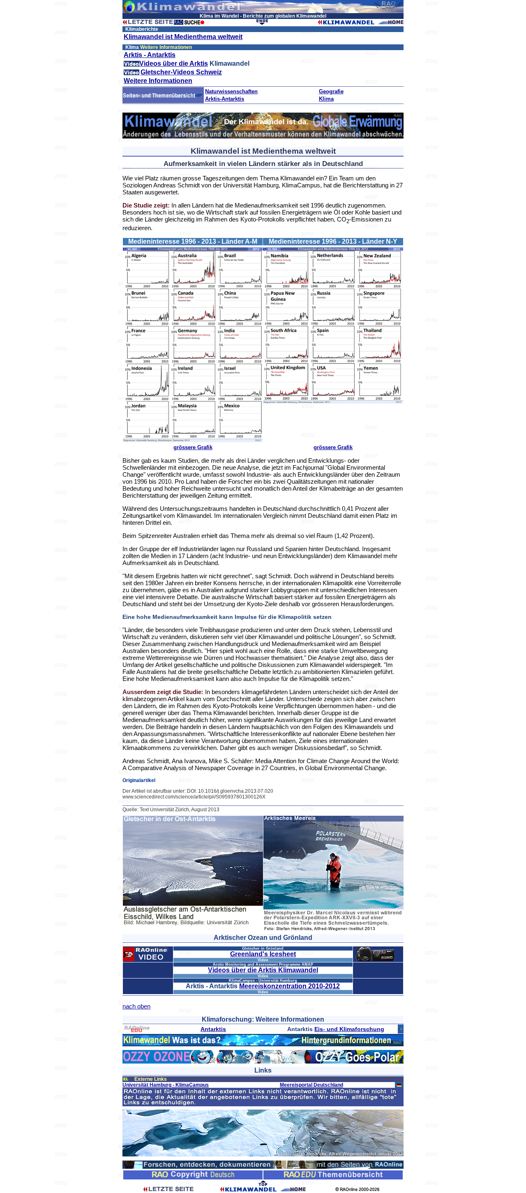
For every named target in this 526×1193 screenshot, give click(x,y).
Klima (326, 99)
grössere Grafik (192, 447)
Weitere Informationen (158, 80)
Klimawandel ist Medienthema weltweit (183, 36)
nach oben (136, 1006)
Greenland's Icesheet (263, 954)
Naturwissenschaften (231, 91)
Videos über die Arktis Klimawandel (263, 970)
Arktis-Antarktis (224, 99)
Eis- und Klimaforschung (349, 1029)
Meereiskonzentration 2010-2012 (289, 986)
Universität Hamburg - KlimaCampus (165, 1085)
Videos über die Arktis (173, 63)
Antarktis (213, 1029)
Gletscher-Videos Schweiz (181, 72)
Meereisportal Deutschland (311, 1085)
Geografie (331, 91)
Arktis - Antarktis (149, 54)
